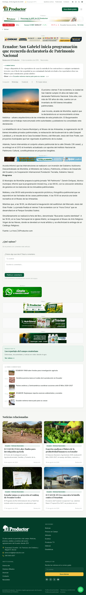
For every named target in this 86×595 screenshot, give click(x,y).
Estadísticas (49, 549)
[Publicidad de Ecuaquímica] (43, 338)
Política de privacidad (52, 590)
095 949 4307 (10, 555)
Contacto (66, 2)
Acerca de (6, 565)
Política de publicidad (52, 592)
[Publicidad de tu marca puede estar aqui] (43, 308)
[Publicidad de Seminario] (43, 39)
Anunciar (5, 572)
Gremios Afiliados (8, 569)
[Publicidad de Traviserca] (43, 323)
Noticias (48, 528)
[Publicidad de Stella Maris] (43, 159)
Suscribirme (64, 574)
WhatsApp (15, 82)
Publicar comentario (14, 275)
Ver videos (9, 358)
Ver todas (80, 25)
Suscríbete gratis (70, 9)
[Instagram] (75, 2)
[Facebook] (72, 2)
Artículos (48, 535)
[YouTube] (82, 2)
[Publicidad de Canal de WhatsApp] (22, 292)
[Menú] (81, 9)
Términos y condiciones (67, 590)
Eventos (48, 539)
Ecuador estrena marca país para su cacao (29, 76)
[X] (79, 2)
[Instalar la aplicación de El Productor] (43, 19)
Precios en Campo (51, 532)
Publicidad (58, 2)
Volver (6, 29)
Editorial (48, 546)
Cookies (62, 592)
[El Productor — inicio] (15, 9)
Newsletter (6, 580)
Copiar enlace (42, 82)
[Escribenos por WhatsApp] (80, 589)
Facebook (25, 82)
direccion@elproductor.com (14, 553)
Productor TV (50, 542)
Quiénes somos (49, 2)
